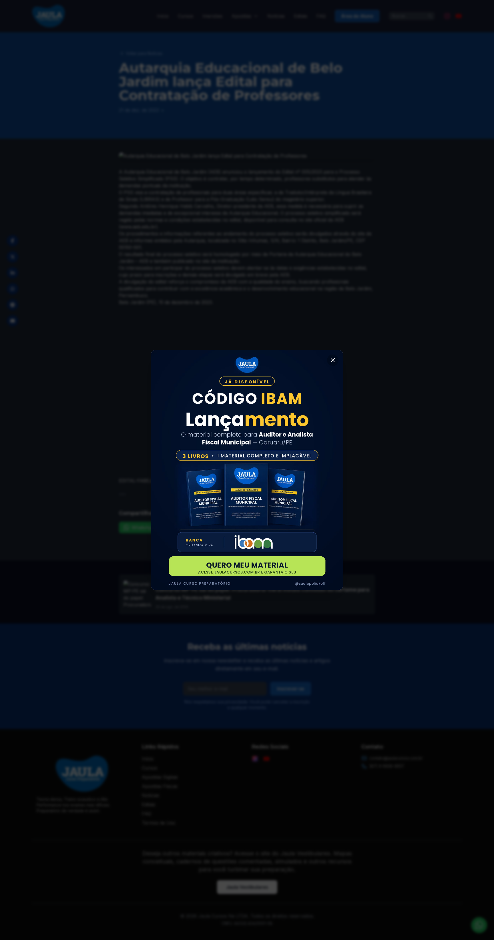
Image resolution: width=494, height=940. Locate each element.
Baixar (165, 480)
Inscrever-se (290, 689)
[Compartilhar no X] (12, 256)
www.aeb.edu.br (138, 227)
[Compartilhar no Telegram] (12, 304)
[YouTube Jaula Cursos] (458, 16)
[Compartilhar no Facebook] (12, 240)
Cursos (185, 16)
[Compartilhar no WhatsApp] (12, 288)
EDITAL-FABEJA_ (138, 480)
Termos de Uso (158, 823)
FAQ (321, 16)
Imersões (212, 16)
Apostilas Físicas (160, 786)
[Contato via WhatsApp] (479, 925)
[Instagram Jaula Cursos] (447, 16)
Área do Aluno (357, 16)
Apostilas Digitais (160, 777)
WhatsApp (143, 527)
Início (163, 16)
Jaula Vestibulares (247, 887)
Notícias (276, 16)
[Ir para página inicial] (48, 16)
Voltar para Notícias (144, 53)
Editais (300, 16)
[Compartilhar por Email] (12, 320)
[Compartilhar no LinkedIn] (12, 272)
